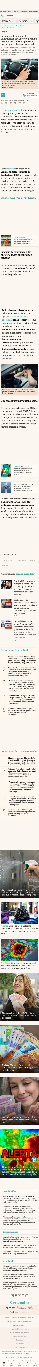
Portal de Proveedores (25, 1321)
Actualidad (20, 26)
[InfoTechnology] (24, 1312)
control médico (20, 316)
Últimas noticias (6, 11)
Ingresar (35, 1365)
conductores (33, 560)
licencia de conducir (8, 28)
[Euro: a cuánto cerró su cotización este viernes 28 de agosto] (19, 1101)
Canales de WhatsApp (19, 1317)
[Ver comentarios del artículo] (24, 103)
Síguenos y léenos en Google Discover (18, 198)
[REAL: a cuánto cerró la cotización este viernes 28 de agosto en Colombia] (19, 1049)
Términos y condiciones (19, 1336)
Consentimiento (19, 1343)
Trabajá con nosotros (19, 1325)
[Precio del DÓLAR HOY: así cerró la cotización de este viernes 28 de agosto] (19, 997)
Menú (4, 1365)
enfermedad (22, 560)
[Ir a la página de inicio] (2, 15)
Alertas (27, 1365)
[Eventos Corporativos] (21, 1308)
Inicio (19, 1365)
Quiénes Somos (11, 1321)
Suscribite (31, 1317)
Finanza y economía (21, 11)
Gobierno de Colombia (13, 110)
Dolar (11, 1365)
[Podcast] (14, 1312)
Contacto (7, 1317)
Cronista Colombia (7, 26)
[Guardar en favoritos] (3, 95)
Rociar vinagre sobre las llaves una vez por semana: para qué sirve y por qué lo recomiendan (22, 711)
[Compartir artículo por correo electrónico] (20, 103)
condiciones (18, 265)
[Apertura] (10, 1308)
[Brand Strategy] (30, 1308)
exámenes (11, 169)
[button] (34, 1159)
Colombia (5, 565)
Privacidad (19, 1340)
